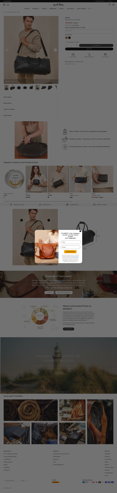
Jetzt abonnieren (70, 251)
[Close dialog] (80, 231)
